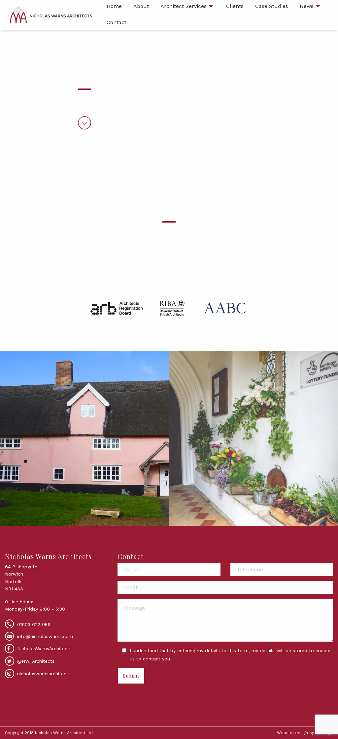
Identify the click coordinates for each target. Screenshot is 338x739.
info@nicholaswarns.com (45, 636)
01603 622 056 (34, 624)
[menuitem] (116, 23)
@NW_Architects (35, 661)
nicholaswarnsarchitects (43, 673)
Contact (116, 22)
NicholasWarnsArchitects (44, 648)
